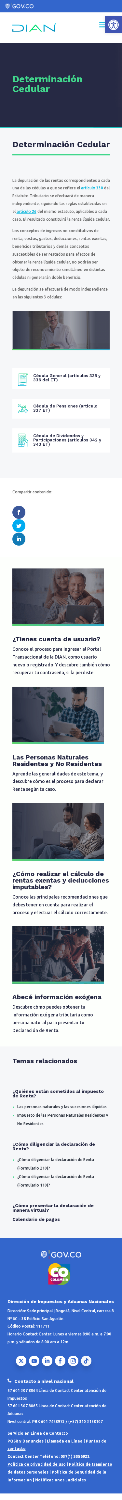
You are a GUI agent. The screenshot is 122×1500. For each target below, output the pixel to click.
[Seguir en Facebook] (60, 1361)
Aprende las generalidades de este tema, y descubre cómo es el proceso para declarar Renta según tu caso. (57, 781)
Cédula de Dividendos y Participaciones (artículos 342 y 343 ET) (67, 440)
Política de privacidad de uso (36, 1464)
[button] (113, 24)
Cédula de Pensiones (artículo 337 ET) (65, 408)
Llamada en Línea (65, 1441)
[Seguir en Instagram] (73, 1361)
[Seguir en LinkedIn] (47, 1361)
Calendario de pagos (36, 1219)
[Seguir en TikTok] (86, 1361)
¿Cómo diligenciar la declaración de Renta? (53, 1146)
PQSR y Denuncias (25, 1441)
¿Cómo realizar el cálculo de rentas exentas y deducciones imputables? (60, 880)
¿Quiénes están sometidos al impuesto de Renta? (58, 1093)
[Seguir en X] (21, 1361)
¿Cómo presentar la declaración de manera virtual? (53, 1208)
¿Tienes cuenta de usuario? (56, 639)
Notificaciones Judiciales (60, 1480)
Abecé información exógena (57, 997)
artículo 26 (26, 211)
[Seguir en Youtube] (34, 1361)
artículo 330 (92, 188)
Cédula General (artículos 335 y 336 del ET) (67, 377)
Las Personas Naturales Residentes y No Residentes (57, 760)
